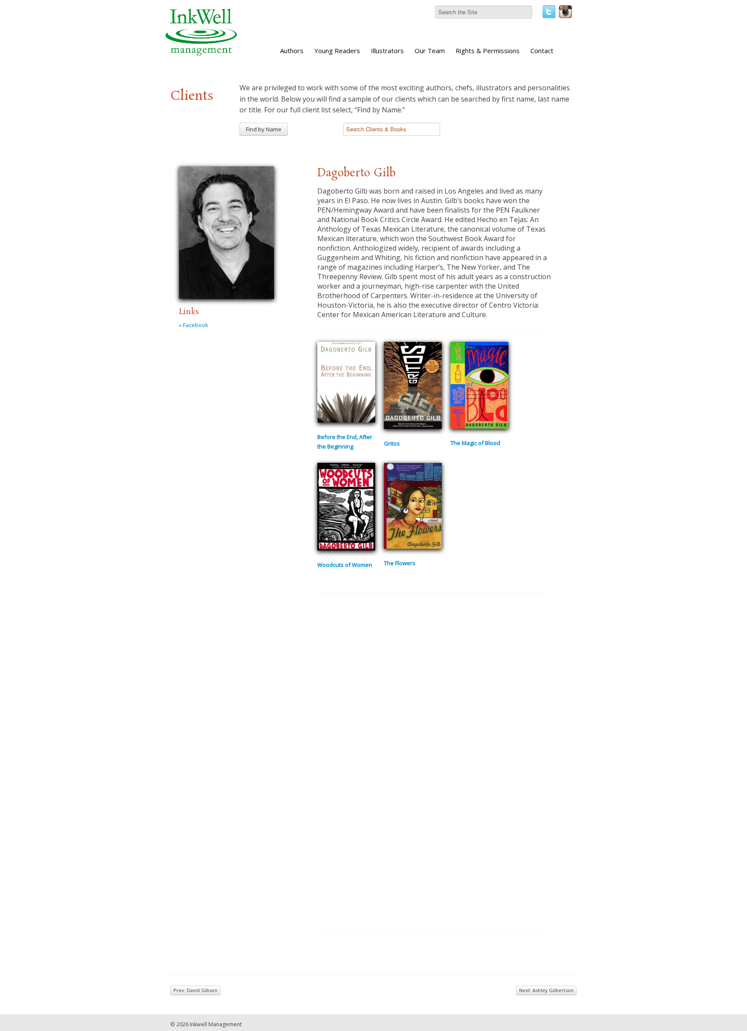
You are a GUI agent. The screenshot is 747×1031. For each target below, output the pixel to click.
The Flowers (399, 563)
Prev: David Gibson (195, 990)
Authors (291, 50)
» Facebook (193, 325)
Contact (541, 50)
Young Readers (337, 50)
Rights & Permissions (488, 50)
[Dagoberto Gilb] (226, 231)
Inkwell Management (216, 1024)
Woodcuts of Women (344, 565)
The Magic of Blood (475, 443)
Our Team (430, 50)
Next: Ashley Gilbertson (546, 990)
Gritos (392, 443)
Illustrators (387, 50)
